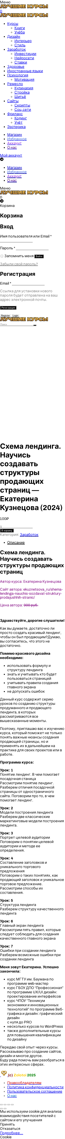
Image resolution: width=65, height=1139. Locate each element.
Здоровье (15, 67)
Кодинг (20, 118)
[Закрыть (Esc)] (1, 1104)
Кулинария (23, 88)
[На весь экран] (8, 1104)
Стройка (22, 92)
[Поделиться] (5, 1104)
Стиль (19, 45)
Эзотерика (16, 127)
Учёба (19, 32)
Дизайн (13, 36)
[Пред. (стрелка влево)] (1, 1108)
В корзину (6, 530)
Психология (17, 75)
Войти (39, 256)
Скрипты (22, 105)
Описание (16, 542)
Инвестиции (25, 54)
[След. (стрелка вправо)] (5, 1108)
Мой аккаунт (11, 155)
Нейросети (24, 58)
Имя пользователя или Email (26, 236)
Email (5, 283)
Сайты (13, 101)
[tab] (36, 542)
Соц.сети (22, 110)
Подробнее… (11, 1133)
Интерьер (23, 41)
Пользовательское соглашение (34, 1091)
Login (15, 315)
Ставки (20, 62)
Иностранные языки (25, 71)
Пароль (7, 248)
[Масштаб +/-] (12, 1104)
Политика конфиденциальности (35, 1087)
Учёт (18, 122)
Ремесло (15, 84)
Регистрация (8, 307)
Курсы (12, 24)
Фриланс (15, 114)
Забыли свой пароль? (19, 264)
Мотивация (24, 79)
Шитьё (20, 97)
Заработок (16, 49)
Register (5, 315)
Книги (19, 28)
